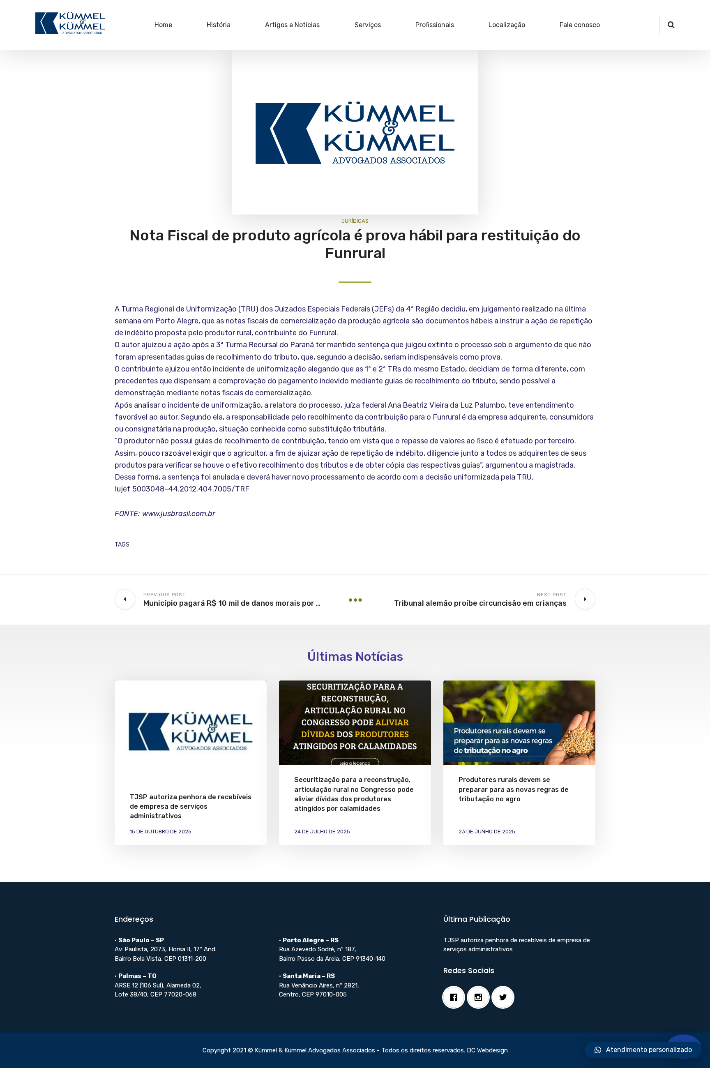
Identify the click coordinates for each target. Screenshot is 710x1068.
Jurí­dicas (355, 221)
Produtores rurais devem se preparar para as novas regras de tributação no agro (514, 789)
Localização (507, 25)
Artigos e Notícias (292, 25)
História (219, 25)
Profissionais (434, 25)
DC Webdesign (487, 1050)
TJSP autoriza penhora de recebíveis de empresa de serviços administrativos (190, 806)
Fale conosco (580, 25)
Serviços (368, 25)
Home (163, 25)
